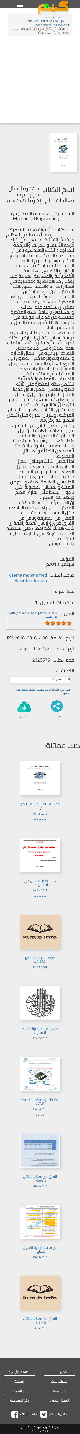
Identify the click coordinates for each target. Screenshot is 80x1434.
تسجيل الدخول (59, 1400)
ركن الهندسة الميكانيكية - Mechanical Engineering (47, 23)
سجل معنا (59, 1391)
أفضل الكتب (59, 1372)
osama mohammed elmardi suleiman (28, 577)
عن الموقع (19, 1391)
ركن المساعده (19, 1400)
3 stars (58, 623)
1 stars (47, 623)
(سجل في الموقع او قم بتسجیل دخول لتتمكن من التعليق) (43, 691)
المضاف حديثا (59, 1381)
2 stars (53, 623)
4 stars (63, 623)
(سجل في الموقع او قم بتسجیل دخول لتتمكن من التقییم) (32, 614)
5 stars (69, 623)
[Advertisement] (40, 80)
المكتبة (19, 1381)
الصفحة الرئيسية (57, 17)
